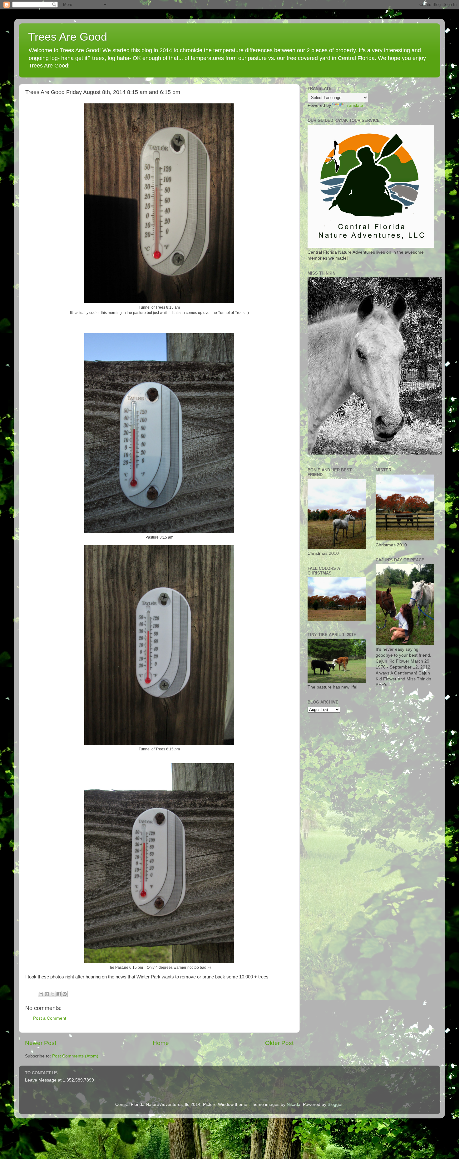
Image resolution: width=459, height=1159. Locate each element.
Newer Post (40, 1043)
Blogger (335, 1104)
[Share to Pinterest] (65, 994)
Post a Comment (49, 1018)
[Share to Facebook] (59, 994)
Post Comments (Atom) (75, 1056)
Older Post (279, 1043)
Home (161, 1043)
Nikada (293, 1104)
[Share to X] (53, 994)
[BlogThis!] (47, 994)
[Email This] (41, 994)
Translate (354, 105)
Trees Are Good (67, 36)
